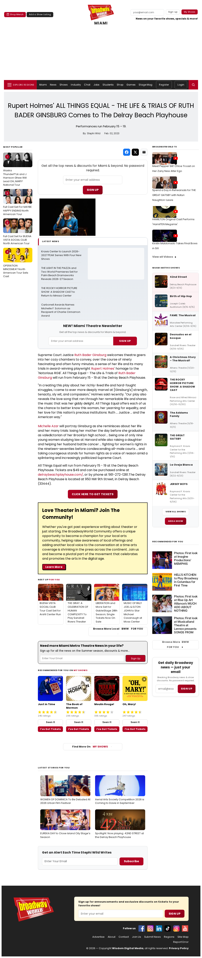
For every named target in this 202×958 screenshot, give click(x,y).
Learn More (54, 567)
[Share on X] (135, 152)
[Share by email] (144, 152)
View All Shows (176, 511)
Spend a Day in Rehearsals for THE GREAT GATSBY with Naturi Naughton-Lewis (174, 195)
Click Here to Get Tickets (93, 494)
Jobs (96, 84)
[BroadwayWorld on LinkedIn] (159, 928)
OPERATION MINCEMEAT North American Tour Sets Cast (15, 264)
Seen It (50, 722)
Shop (120, 84)
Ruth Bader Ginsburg (90, 355)
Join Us (136, 937)
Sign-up (173, 11)
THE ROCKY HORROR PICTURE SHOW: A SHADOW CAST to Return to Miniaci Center (59, 291)
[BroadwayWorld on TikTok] (167, 928)
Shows (64, 84)
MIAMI (101, 23)
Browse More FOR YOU (175, 644)
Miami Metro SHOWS (166, 267)
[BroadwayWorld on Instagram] (150, 928)
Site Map (183, 937)
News (53, 84)
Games (131, 84)
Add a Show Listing (40, 14)
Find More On (90, 746)
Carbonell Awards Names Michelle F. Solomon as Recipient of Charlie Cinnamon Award (61, 310)
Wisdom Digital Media (127, 948)
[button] (193, 84)
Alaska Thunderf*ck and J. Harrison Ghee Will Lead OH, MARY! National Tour (15, 171)
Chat (87, 84)
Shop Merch (16, 14)
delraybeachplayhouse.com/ (60, 474)
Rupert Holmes (102, 368)
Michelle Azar (48, 426)
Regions (169, 937)
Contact (124, 937)
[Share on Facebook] (126, 152)
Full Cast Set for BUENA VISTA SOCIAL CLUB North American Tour (17, 233)
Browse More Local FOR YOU (118, 629)
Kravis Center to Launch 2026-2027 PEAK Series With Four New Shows (61, 255)
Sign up (186, 689)
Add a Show (175, 521)
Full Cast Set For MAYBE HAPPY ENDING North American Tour (17, 203)
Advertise (98, 937)
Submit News (152, 937)
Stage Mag (145, 84)
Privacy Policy (179, 948)
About (111, 937)
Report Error (181, 942)
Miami (43, 84)
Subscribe (131, 861)
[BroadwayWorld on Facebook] (141, 928)
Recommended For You (167, 541)
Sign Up (93, 190)
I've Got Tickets (50, 729)
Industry (76, 84)
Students (108, 84)
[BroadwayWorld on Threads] (176, 928)
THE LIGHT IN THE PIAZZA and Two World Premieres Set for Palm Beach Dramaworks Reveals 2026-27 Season (59, 273)
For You (54, 579)
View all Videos (162, 257)
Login (181, 84)
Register (164, 84)
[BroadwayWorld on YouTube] (185, 928)
